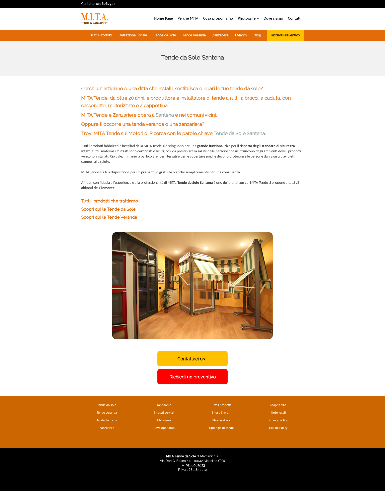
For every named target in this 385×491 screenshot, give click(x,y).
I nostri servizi (164, 412)
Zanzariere (107, 428)
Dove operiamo (164, 428)
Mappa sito (278, 405)
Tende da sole (106, 405)
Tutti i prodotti (221, 405)
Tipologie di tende (221, 428)
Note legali (278, 412)
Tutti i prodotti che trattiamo (109, 200)
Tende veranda (107, 412)
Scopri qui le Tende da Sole (108, 209)
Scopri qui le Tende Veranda (109, 217)
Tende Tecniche (107, 420)
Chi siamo (164, 420)
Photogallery (221, 420)
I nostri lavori (221, 412)
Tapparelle (164, 405)
